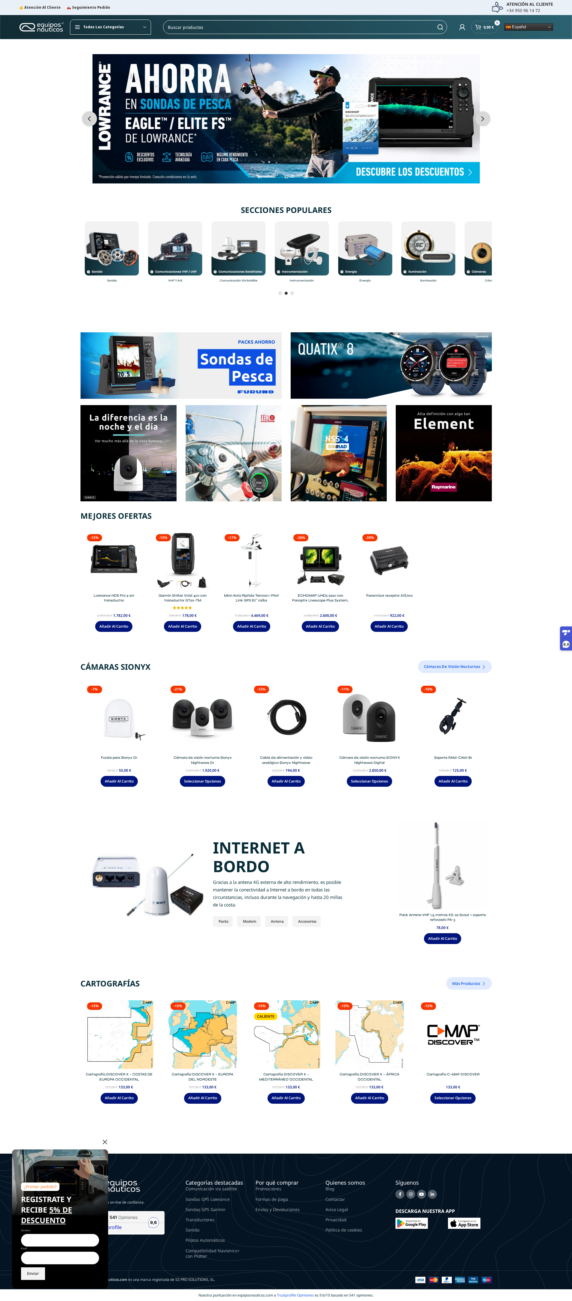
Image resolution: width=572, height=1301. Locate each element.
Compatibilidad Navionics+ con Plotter (213, 1253)
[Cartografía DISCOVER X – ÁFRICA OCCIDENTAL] (369, 1034)
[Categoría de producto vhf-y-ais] (175, 253)
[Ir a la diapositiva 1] (280, 293)
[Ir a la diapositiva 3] (292, 293)
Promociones (268, 1189)
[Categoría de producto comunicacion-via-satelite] (238, 253)
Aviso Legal (336, 1209)
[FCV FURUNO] (181, 365)
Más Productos (466, 983)
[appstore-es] (464, 1223)
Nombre (25, 1230)
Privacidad (336, 1220)
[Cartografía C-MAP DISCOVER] (453, 1034)
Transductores (200, 1220)
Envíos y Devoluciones (278, 1209)
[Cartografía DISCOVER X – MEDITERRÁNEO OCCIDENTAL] (286, 1034)
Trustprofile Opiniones (295, 1295)
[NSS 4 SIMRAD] (339, 452)
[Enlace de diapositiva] (286, 118)
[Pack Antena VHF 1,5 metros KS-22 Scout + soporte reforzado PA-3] (442, 864)
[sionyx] (128, 452)
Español (518, 27)
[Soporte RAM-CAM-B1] (453, 718)
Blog (329, 1189)
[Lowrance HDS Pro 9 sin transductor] (114, 561)
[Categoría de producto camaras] (491, 253)
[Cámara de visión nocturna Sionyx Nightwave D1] (202, 718)
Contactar (335, 1199)
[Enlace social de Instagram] (410, 1194)
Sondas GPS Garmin (205, 1209)
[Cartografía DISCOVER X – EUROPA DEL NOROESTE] (202, 1034)
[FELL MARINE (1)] (234, 452)
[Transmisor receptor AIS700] (389, 561)
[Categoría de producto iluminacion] (428, 253)
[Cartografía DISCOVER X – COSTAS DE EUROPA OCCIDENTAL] (119, 1034)
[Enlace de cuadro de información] (522, 7)
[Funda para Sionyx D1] (119, 718)
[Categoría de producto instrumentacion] (302, 253)
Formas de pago (272, 1199)
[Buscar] (440, 27)
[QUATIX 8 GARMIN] (391, 365)
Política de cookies (343, 1230)
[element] (444, 452)
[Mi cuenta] (462, 27)
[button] (89, 118)
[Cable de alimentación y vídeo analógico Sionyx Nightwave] (286, 718)
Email (24, 1248)
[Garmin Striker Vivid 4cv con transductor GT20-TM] (183, 561)
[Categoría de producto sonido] (112, 253)
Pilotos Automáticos (205, 1240)
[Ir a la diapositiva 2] (286, 293)
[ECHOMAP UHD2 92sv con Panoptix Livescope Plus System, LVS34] (320, 561)
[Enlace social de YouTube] (421, 1194)
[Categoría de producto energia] (365, 253)
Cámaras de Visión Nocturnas (452, 666)
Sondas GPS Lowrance (208, 1199)
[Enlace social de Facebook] (399, 1194)
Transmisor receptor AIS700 (389, 595)
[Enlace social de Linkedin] (432, 1194)
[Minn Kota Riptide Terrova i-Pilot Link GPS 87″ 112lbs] (251, 561)
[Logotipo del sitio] (41, 26)
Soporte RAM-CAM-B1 (453, 757)
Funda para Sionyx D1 (119, 757)
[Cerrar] (105, 1141)
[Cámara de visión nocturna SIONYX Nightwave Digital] (369, 718)
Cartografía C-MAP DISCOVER (453, 1074)
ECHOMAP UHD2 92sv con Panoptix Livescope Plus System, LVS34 (320, 600)
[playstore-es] (411, 1223)
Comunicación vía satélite (211, 1189)
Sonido (192, 1230)
